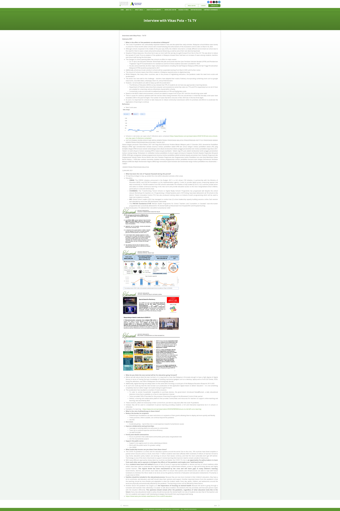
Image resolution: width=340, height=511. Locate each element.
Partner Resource (196, 9)
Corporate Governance (211, 9)
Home (122, 9)
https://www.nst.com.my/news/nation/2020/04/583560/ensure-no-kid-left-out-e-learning (172, 409)
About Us (128, 9)
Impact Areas (139, 9)
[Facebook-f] (208, 2)
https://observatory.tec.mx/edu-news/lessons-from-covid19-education (149, 496)
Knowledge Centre (170, 9)
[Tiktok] (216, 2)
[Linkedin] (219, 2)
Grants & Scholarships (154, 9)
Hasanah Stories (183, 9)
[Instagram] (211, 2)
